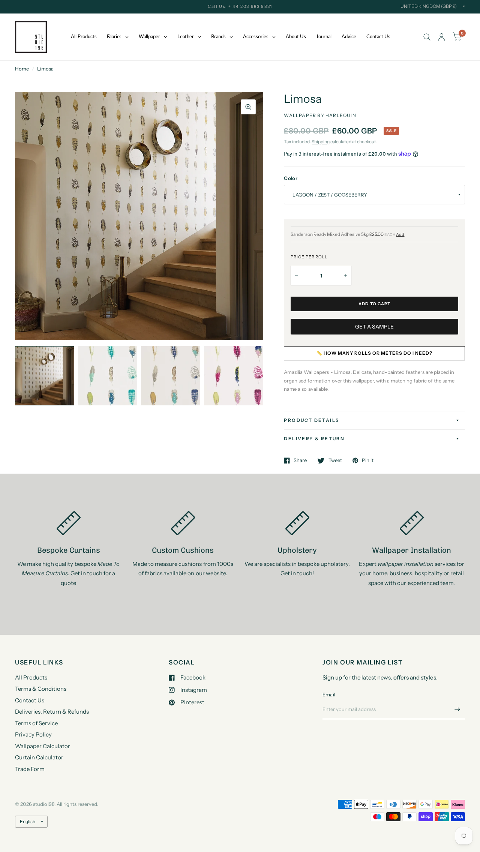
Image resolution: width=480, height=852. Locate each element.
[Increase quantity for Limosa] (345, 275)
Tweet (335, 461)
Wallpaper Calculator (42, 746)
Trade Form (30, 768)
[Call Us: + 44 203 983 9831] (240, 6)
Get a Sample (374, 326)
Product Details (311, 420)
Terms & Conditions (40, 688)
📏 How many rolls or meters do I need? (374, 353)
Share (300, 461)
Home (22, 69)
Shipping (321, 141)
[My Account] (441, 37)
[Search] (427, 37)
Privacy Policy (33, 734)
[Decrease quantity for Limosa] (296, 275)
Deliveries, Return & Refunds (52, 711)
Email (328, 695)
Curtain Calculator (39, 757)
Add (400, 234)
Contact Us (29, 700)
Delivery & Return (314, 438)
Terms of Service (36, 723)
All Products (31, 677)
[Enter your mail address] (457, 709)
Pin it (368, 461)
